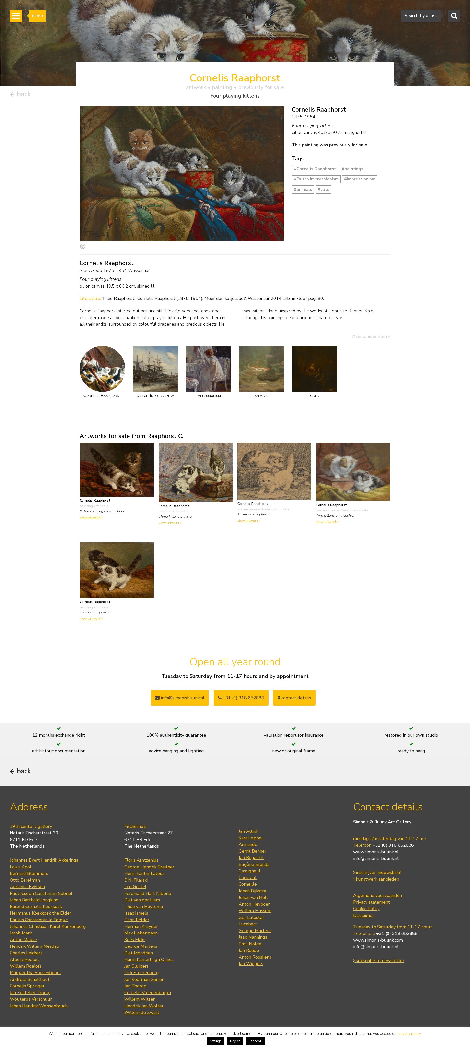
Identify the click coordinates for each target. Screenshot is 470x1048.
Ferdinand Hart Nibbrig (147, 893)
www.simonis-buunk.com (378, 940)
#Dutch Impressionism (316, 179)
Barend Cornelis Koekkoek (36, 906)
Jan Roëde (249, 950)
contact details (295, 698)
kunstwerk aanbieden (377, 879)
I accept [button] (255, 1041)
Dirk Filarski (136, 880)
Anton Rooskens (255, 957)
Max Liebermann (141, 933)
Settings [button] (216, 1041)
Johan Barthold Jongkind (34, 900)
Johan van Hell (253, 897)
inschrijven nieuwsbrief (378, 872)
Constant (248, 878)
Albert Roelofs (25, 959)
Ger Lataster (251, 917)
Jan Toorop (135, 986)
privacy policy (410, 1033)
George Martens (140, 946)
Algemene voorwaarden (377, 895)
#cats (323, 189)
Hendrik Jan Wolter (144, 1006)
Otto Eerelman (25, 880)
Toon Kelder (136, 920)
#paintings (352, 169)
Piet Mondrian (138, 953)
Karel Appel (251, 838)
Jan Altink (248, 831)
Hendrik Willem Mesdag (34, 946)
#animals (303, 189)
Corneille (248, 884)
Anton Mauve (23, 940)
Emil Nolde (250, 944)
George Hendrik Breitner (149, 867)
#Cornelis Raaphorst (315, 169)
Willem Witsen (139, 999)
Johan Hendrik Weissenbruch (39, 1006)
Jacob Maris (21, 933)
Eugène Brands (254, 864)
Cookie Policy (366, 909)
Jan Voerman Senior (144, 979)
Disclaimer (363, 915)
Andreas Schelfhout (30, 979)
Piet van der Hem (142, 900)
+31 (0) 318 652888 (243, 698)
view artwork (90, 517)
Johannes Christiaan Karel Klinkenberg (48, 926)
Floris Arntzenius (141, 860)
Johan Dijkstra (252, 891)
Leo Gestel (135, 887)
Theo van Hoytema (143, 906)
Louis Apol (20, 867)
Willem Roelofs (25, 966)
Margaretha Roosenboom (35, 973)
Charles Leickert (26, 953)
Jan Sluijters (136, 966)
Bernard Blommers (29, 873)
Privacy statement (371, 902)
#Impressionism (359, 179)
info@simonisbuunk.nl (182, 698)
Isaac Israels (136, 913)
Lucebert (248, 924)
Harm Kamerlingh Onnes (149, 959)
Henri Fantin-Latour (144, 873)
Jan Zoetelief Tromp (30, 993)
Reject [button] (235, 1041)
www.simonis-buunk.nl (376, 852)
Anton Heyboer (254, 904)
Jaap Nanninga (253, 937)
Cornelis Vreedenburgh (147, 993)
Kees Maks (134, 940)
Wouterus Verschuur (31, 999)
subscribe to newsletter (379, 961)
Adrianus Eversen (27, 887)
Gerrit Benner (252, 851)
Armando (248, 844)
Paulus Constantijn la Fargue (39, 920)
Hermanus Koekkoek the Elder (40, 913)
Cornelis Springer (27, 986)
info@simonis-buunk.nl (376, 858)
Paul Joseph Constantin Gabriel (41, 893)
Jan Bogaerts (251, 858)
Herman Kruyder (141, 926)
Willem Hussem (255, 911)
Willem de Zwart (141, 1012)
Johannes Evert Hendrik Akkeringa (44, 860)
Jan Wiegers (251, 964)
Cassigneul (249, 871)
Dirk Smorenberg (141, 973)
